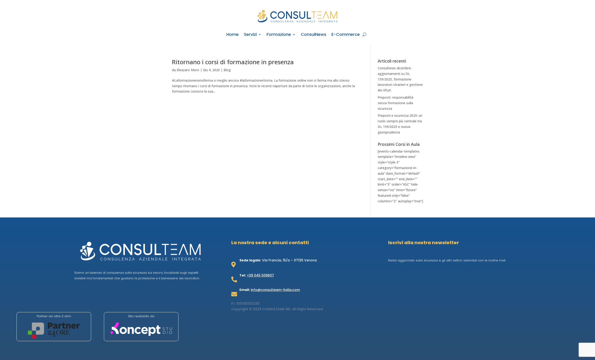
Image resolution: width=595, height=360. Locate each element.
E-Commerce (345, 35)
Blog (227, 70)
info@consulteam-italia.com (275, 289)
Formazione (279, 35)
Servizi (250, 35)
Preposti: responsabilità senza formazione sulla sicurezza (395, 103)
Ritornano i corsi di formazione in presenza (233, 62)
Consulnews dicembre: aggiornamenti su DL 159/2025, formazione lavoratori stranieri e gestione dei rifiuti (400, 79)
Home (232, 35)
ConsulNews (313, 35)
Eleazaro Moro (188, 70)
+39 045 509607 (260, 275)
